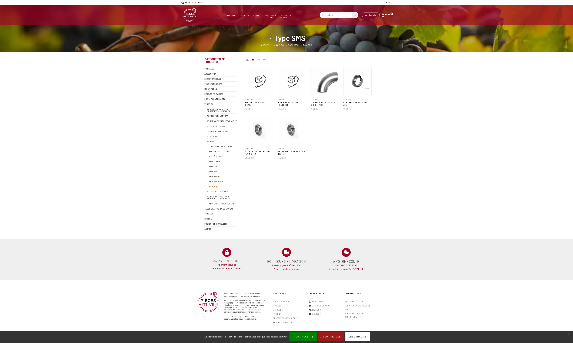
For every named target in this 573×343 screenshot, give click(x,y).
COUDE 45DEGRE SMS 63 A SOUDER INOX (323, 103)
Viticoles (244, 16)
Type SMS (213, 187)
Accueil (265, 45)
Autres (207, 229)
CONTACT (387, 2)
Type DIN (213, 166)
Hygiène (257, 16)
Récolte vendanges (213, 94)
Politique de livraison (286, 261)
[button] (371, 15)
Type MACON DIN (216, 181)
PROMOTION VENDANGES (214, 99)
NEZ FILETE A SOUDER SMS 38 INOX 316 (291, 152)
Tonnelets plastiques (217, 116)
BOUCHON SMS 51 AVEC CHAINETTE (288, 103)
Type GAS (213, 171)
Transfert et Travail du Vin (220, 204)
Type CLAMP (214, 161)
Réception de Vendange (218, 191)
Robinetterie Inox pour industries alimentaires (218, 198)
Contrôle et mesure (216, 126)
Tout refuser (332, 336)
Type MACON (214, 176)
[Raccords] (271, 38)
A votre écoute (346, 261)
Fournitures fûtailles (217, 131)
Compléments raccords (220, 146)
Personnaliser (357, 336)
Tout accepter (304, 336)
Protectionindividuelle (286, 16)
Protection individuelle (215, 224)
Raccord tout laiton (219, 151)
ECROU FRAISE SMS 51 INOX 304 (356, 103)
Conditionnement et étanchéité (222, 121)
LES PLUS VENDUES (212, 79)
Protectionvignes (270, 16)
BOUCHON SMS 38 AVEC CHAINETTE (256, 103)
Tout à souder (216, 156)
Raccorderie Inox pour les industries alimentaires (219, 110)
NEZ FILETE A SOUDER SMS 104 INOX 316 (257, 152)
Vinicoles (231, 16)
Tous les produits (213, 84)
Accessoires (210, 74)
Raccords (293, 45)
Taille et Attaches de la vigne (218, 209)
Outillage (209, 69)
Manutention (210, 89)
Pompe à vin (212, 136)
